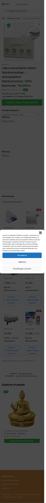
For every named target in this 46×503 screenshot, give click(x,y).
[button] (40, 232)
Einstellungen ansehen (22, 269)
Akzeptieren (22, 255)
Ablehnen (22, 262)
